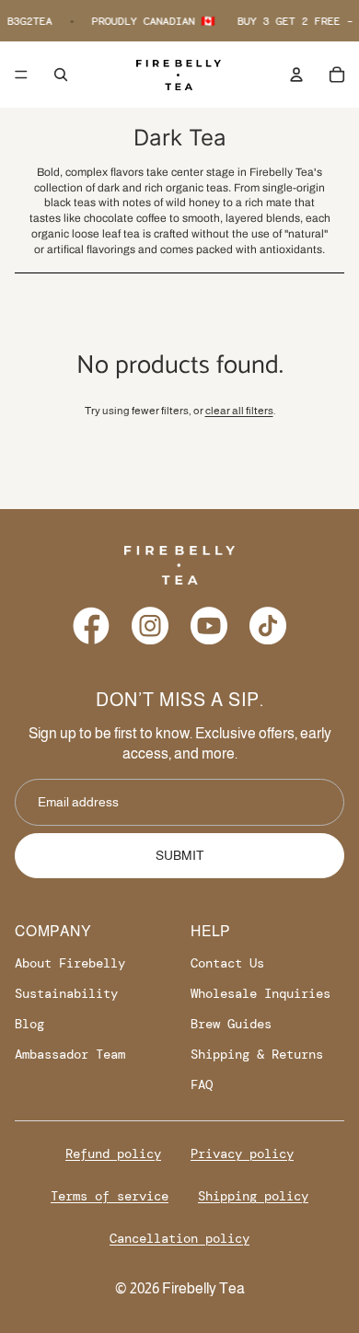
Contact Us (227, 963)
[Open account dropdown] (296, 74)
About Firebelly (70, 963)
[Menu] (21, 74)
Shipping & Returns (257, 1054)
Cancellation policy (179, 1238)
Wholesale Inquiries (260, 993)
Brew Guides (231, 1023)
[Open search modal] (61, 74)
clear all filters (239, 410)
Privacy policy (242, 1153)
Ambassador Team (70, 1054)
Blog (29, 1023)
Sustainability (66, 993)
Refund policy (113, 1153)
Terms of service (109, 1196)
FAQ (202, 1084)
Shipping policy (253, 1196)
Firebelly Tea (203, 1288)
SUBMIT (180, 855)
